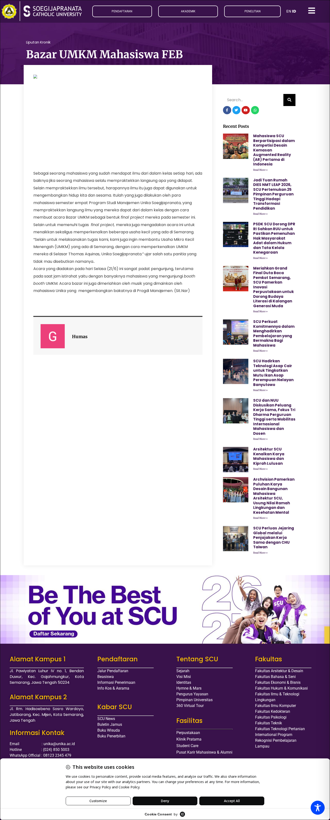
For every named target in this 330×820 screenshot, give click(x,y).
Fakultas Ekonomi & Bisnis (278, 682)
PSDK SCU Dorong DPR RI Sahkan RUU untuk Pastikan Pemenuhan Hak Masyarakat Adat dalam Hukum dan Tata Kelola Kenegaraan (274, 238)
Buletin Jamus (109, 724)
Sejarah (182, 671)
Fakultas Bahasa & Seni (275, 676)
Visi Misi (183, 676)
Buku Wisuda (108, 730)
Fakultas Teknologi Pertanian (280, 729)
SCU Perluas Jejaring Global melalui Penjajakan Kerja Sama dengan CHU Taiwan (273, 537)
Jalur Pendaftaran (112, 671)
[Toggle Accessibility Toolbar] (317, 807)
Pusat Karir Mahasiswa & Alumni (204, 752)
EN (288, 11)
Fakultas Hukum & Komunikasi (281, 688)
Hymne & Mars (188, 688)
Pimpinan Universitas (194, 700)
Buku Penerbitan (111, 736)
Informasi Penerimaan (116, 682)
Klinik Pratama (188, 739)
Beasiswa (105, 676)
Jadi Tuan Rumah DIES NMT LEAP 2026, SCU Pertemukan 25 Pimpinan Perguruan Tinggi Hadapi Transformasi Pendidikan (273, 194)
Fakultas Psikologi (271, 717)
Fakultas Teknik (268, 723)
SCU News (106, 718)
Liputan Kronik (38, 42)
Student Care (187, 745)
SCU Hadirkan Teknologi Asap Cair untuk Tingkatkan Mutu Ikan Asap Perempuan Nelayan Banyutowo (273, 372)
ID (294, 11)
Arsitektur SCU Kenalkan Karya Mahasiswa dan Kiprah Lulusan (268, 456)
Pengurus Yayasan (192, 694)
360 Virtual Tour (190, 705)
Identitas (183, 682)
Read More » (260, 169)
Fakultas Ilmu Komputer (275, 705)
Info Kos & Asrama (113, 688)
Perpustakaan (188, 732)
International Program (273, 734)
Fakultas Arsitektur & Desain (279, 671)
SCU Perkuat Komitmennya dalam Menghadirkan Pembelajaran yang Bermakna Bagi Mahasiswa (273, 333)
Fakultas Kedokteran (272, 711)
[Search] (289, 100)
